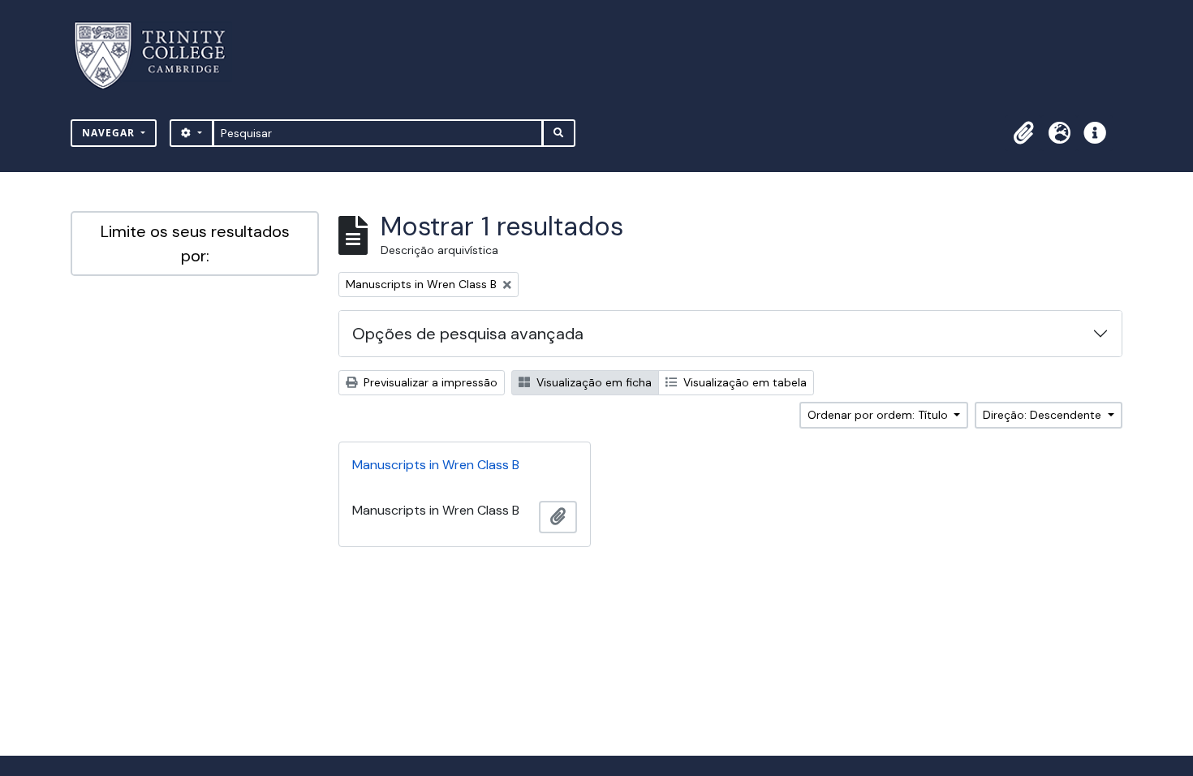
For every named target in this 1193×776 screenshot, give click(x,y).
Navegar (110, 133)
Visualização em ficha (592, 382)
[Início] (159, 56)
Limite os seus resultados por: (195, 243)
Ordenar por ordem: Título (879, 414)
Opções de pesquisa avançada (468, 333)
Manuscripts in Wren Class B (435, 464)
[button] (1023, 133)
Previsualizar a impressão (428, 382)
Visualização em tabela (743, 382)
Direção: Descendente (1044, 414)
